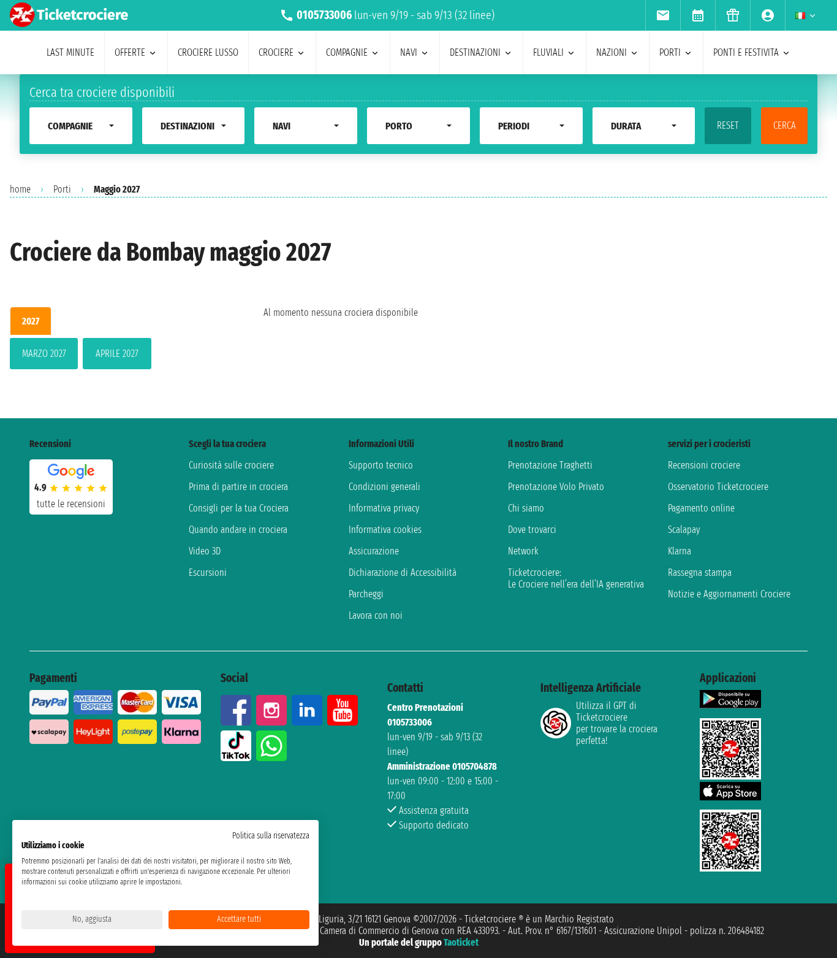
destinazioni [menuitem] (475, 52)
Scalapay (684, 529)
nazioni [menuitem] (611, 52)
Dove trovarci (532, 529)
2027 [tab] (30, 321)
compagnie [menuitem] (347, 52)
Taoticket (461, 942)
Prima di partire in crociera (238, 486)
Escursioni (208, 572)
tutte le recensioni (71, 504)
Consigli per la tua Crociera (239, 508)
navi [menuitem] (408, 52)
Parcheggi (366, 594)
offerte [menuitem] (130, 52)
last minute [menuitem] (70, 52)
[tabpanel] (117, 356)
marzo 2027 (44, 353)
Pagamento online (701, 508)
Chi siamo (526, 508)
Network (523, 551)
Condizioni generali (384, 486)
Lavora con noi (376, 615)
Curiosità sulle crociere (231, 465)
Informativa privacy (384, 508)
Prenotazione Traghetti (550, 465)
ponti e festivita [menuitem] (746, 52)
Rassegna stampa (700, 572)
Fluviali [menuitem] (548, 52)
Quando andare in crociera (238, 529)
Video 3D (205, 551)
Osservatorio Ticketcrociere (718, 486)
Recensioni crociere (704, 465)
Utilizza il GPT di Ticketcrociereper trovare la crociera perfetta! (616, 723)
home (20, 189)
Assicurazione (374, 551)
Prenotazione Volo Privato (556, 486)
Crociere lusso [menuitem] (208, 52)
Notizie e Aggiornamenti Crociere (729, 594)
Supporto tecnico (381, 465)
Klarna (679, 551)
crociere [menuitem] (276, 52)
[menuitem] (662, 15)
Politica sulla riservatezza (270, 835)
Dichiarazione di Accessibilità (402, 572)
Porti (62, 189)
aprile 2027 (117, 353)
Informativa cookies (385, 529)
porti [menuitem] (670, 52)
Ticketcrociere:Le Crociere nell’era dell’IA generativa (576, 578)
